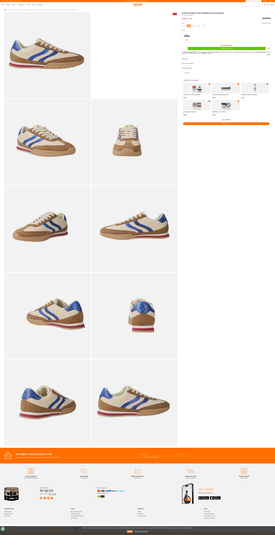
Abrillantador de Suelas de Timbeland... (249, 94)
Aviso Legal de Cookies (209, 516)
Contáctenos (7, 516)
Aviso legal (206, 511)
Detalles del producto (188, 63)
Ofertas (139, 511)
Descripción (185, 59)
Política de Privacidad (209, 513)
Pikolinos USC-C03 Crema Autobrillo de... (192, 94)
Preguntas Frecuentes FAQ (77, 516)
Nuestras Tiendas (8, 513)
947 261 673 (4, 1)
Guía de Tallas (74, 518)
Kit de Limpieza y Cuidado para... (190, 111)
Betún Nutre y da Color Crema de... (219, 111)
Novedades (140, 513)
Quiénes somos (8, 511)
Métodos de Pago (75, 513)
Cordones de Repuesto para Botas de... (220, 94)
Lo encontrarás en (187, 68)
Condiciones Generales (209, 518)
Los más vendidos (142, 516)
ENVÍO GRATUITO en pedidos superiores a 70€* (137, 1)
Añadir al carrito (226, 48)
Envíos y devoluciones (76, 511)
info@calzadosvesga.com (16, 1)
